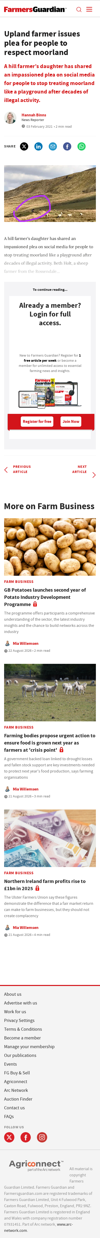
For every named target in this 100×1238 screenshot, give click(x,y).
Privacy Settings (19, 1020)
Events (10, 1064)
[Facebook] (26, 1137)
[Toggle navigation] (87, 9)
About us (13, 994)
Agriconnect (15, 1082)
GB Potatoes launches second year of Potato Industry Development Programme (45, 597)
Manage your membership (29, 1047)
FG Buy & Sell (17, 1073)
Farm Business (19, 581)
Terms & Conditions (23, 1029)
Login (50, 341)
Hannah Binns (34, 115)
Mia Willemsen (25, 643)
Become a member (22, 1038)
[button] (78, 9)
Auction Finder (18, 1099)
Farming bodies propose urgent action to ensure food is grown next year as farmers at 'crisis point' (49, 742)
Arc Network (16, 1090)
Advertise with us (20, 1003)
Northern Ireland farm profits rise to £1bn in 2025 (45, 885)
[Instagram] (42, 1137)
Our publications (20, 1055)
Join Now (71, 421)
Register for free (37, 421)
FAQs (9, 1117)
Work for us (15, 1012)
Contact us (14, 1108)
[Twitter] (9, 1137)
